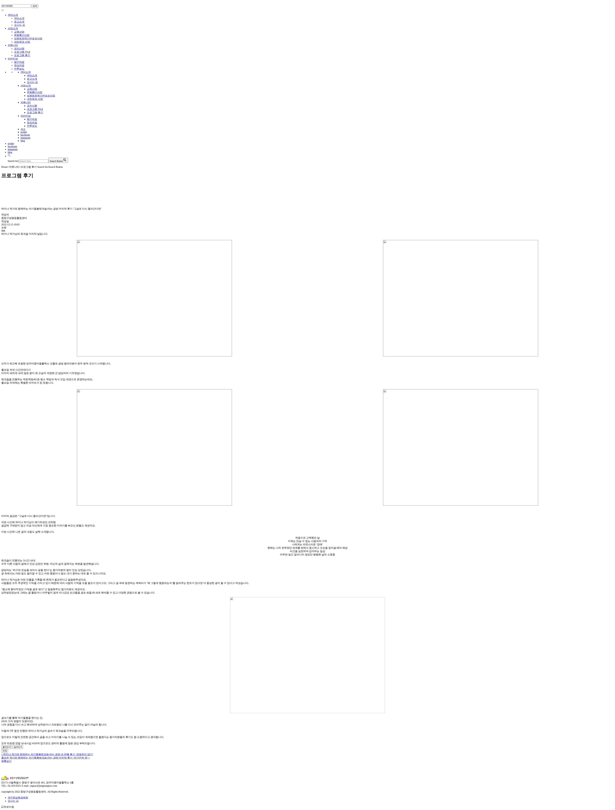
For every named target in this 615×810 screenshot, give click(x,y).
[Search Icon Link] (9, 156)
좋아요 (7, 747)
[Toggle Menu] (2, 10)
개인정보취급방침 (18, 797)
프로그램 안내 (22, 52)
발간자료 (19, 62)
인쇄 (5, 751)
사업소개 (13, 28)
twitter (23, 132)
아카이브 (13, 58)
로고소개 (19, 21)
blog (22, 140)
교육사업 (19, 31)
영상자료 (19, 65)
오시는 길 (19, 25)
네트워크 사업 (22, 42)
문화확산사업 (21, 35)
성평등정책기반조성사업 (28, 38)
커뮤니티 (13, 45)
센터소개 (13, 15)
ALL (23, 129)
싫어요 (18, 747)
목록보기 (6, 761)
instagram (25, 137)
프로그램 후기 (22, 55)
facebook (25, 135)
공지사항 (19, 48)
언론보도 (19, 68)
